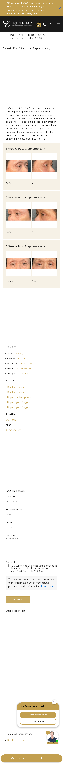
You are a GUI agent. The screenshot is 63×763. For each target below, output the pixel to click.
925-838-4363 (13, 430)
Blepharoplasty (15, 38)
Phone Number (14, 509)
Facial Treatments (37, 35)
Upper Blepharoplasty (19, 397)
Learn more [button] (47, 586)
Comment (11, 535)
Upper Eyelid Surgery (18, 402)
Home (11, 35)
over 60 (19, 353)
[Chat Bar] (31, 758)
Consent (10, 562)
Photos (21, 35)
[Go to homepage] (16, 25)
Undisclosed (26, 363)
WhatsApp (38, 24)
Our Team (11, 420)
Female (22, 358)
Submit (18, 600)
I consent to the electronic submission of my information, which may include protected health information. (31, 583)
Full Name (11, 496)
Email (9, 522)
